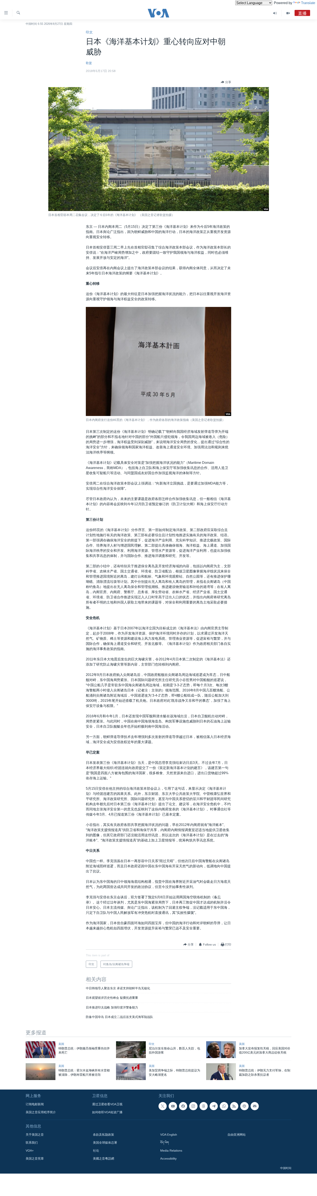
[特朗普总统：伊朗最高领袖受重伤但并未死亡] (40, 1049)
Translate (308, 3)
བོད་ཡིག (164, 1142)
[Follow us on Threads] (203, 1106)
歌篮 (89, 63)
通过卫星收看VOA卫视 (107, 1104)
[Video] (288, 13)
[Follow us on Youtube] (173, 1106)
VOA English (168, 1134)
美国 (61, 1044)
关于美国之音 (35, 1134)
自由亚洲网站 (237, 1134)
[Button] (226, 82)
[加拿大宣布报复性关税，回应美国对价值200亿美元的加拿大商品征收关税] (221, 1049)
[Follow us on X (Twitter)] (162, 1106)
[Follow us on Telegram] (214, 1106)
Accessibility (168, 1158)
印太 (89, 32)
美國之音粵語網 (103, 1158)
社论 (96, 1150)
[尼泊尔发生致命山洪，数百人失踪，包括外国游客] (131, 1049)
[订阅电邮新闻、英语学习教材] (255, 1106)
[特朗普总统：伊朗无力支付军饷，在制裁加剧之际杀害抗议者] (221, 1071)
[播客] (244, 1106)
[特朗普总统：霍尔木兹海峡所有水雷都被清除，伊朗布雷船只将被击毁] (40, 1071)
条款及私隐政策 (103, 1134)
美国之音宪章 (35, 1158)
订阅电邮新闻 (35, 1104)
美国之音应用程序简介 (41, 1112)
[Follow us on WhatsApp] (224, 1106)
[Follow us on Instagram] (193, 1106)
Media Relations (171, 1150)
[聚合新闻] (234, 1106)
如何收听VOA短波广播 (107, 1112)
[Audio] (275, 13)
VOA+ (30, 1150)
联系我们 (32, 1142)
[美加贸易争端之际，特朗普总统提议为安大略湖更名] (131, 1071)
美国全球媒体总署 (105, 1142)
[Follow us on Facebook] (183, 1106)
